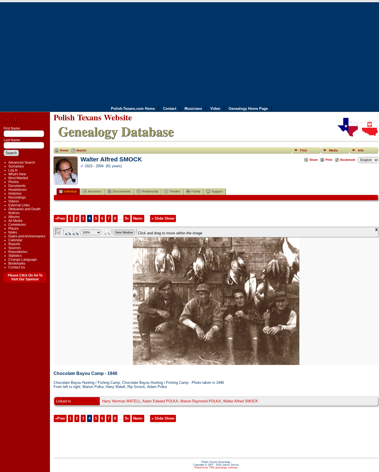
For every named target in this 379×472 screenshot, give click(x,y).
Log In (13, 170)
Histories (15, 194)
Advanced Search (21, 162)
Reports (14, 244)
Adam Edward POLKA (160, 401)
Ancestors (95, 191)
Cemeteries (17, 225)
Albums (14, 217)
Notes (12, 232)
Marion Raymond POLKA (200, 401)
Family (195, 191)
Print (328, 159)
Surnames (16, 166)
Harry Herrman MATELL (121, 401)
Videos (13, 201)
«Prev (60, 218)
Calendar (15, 240)
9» (127, 218)
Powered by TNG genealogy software (216, 467)
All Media (15, 221)
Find (303, 150)
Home (64, 150)
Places (13, 228)
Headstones (17, 190)
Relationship (150, 191)
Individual (70, 191)
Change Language (22, 260)
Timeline (174, 191)
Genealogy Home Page (248, 108)
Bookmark (347, 159)
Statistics (15, 256)
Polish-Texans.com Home (133, 108)
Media (333, 150)
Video (215, 108)
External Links (19, 205)
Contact (169, 108)
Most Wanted (18, 178)
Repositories (17, 252)
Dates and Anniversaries (26, 236)
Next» (138, 218)
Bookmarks (16, 263)
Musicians (193, 108)
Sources (14, 248)
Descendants (122, 191)
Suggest (217, 191)
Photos (13, 182)
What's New (17, 174)
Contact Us (16, 267)
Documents (17, 186)
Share (313, 159)
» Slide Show (162, 218)
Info (361, 150)
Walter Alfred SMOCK (240, 401)
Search (14, 118)
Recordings (17, 197)
